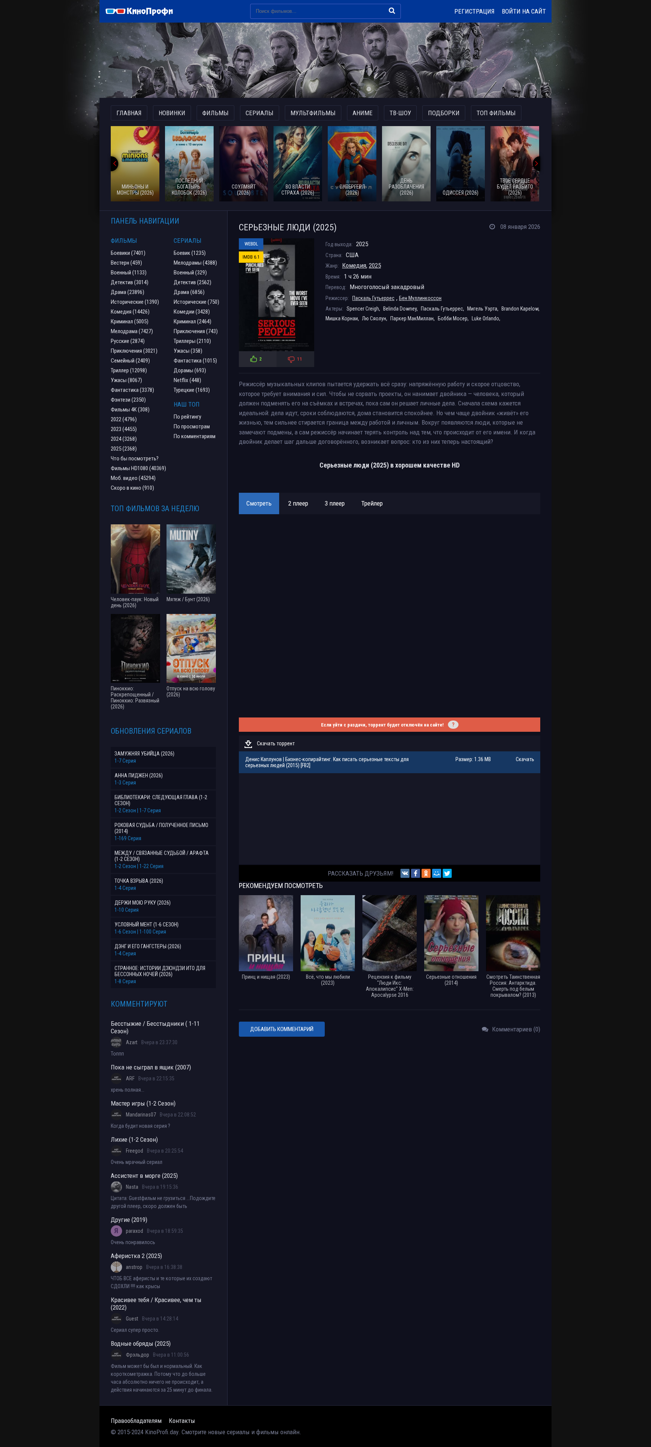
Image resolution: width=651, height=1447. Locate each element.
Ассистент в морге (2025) (144, 1175)
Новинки (172, 113)
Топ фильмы (496, 113)
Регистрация (474, 11)
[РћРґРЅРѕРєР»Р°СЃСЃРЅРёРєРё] (426, 873)
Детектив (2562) (192, 282)
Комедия (354, 265)
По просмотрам (192, 426)
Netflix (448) (187, 380)
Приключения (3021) (134, 350)
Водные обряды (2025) (141, 1343)
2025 (375, 265)
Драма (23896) (127, 292)
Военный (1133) (129, 272)
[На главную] (142, 11)
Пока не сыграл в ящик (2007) (151, 1067)
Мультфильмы (313, 113)
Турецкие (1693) (192, 390)
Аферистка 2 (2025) (136, 1256)
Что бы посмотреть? (135, 458)
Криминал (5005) (129, 321)
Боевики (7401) (128, 253)
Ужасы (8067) (126, 380)
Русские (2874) (128, 341)
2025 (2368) (124, 448)
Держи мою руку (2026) (143, 903)
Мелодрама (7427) (132, 331)
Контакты (182, 1420)
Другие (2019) (129, 1219)
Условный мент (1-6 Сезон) (147, 925)
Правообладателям (136, 1420)
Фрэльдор (137, 1355)
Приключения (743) (196, 331)
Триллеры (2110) (192, 341)
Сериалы (260, 113)
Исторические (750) (196, 302)
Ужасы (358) (188, 350)
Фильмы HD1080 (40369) (138, 468)
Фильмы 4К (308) (130, 409)
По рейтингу (187, 416)
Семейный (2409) (130, 360)
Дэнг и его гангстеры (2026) (148, 946)
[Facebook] (415, 873)
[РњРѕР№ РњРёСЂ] (436, 873)
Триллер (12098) (129, 370)
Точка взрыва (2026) (139, 881)
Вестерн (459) (126, 262)
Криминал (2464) (192, 321)
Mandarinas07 (141, 1115)
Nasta (132, 1187)
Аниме (363, 113)
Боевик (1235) (190, 253)
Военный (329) (190, 272)
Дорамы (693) (190, 370)
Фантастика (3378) (132, 390)
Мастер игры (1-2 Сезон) (143, 1103)
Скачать (525, 759)
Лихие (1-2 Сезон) (134, 1139)
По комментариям (194, 436)
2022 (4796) (124, 419)
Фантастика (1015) (195, 360)
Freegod (134, 1151)
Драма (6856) (189, 292)
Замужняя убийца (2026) (144, 754)
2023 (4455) (124, 429)
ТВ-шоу (400, 113)
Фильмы (215, 113)
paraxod (134, 1231)
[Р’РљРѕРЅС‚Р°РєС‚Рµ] (405, 873)
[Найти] (392, 10)
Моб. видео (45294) (133, 478)
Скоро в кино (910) (132, 487)
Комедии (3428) (192, 311)
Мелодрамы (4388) (195, 262)
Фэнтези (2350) (128, 399)
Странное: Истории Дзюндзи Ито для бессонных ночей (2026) (160, 971)
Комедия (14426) (130, 311)
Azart (132, 1042)
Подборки (444, 113)
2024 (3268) (124, 439)
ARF (130, 1078)
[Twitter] (447, 873)
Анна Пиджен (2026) (139, 775)
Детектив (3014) (129, 282)
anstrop (134, 1267)
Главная (129, 113)
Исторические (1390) (135, 302)
